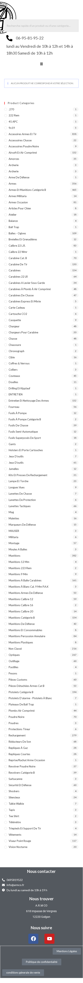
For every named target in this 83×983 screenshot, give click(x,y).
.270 (11, 109)
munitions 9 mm (18, 574)
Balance (13, 220)
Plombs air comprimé (22, 710)
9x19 (12, 127)
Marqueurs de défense (22, 524)
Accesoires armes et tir (23, 134)
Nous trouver (41, 898)
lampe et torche (18, 481)
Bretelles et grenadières (23, 239)
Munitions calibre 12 (21, 599)
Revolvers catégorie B (22, 772)
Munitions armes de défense (26, 592)
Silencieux (14, 797)
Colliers (13, 369)
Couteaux (14, 375)
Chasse (13, 338)
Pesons (13, 673)
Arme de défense (19, 177)
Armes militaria (18, 196)
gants (12, 444)
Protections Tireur (19, 729)
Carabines (14, 270)
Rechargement (17, 735)
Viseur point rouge (20, 840)
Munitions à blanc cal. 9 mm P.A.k (28, 586)
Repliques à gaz (18, 747)
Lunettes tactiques (20, 506)
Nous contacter (41, 871)
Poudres (13, 723)
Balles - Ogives (17, 233)
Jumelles (14, 468)
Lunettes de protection (22, 499)
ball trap (14, 227)
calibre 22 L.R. (17, 245)
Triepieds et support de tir (25, 828)
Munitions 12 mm (19, 561)
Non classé (15, 648)
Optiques (14, 654)
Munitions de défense (22, 623)
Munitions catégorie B (22, 617)
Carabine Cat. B (18, 258)
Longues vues (17, 487)
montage (14, 543)
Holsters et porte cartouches (26, 450)
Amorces (14, 158)
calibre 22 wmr (18, 251)
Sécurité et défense (20, 785)
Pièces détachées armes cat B (26, 685)
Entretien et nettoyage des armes (29, 400)
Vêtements (15, 834)
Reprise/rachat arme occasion (27, 760)
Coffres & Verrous (19, 363)
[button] (41, 64)
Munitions (14, 555)
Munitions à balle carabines (25, 580)
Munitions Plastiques (21, 642)
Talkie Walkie (16, 803)
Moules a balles (18, 549)
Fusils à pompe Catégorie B (25, 419)
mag (11, 512)
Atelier (12, 214)
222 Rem (14, 115)
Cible (12, 357)
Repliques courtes (19, 754)
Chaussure (15, 344)
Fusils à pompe (18, 413)
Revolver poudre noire (22, 766)
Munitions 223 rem (20, 568)
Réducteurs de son (20, 741)
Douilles (13, 382)
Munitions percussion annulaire (27, 636)
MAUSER (14, 530)
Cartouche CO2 (18, 313)
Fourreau (14, 406)
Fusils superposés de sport (25, 437)
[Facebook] (33, 939)
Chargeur (14, 326)
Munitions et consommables (25, 630)
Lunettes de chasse (20, 493)
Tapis (12, 809)
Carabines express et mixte (25, 301)
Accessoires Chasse (20, 140)
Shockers (14, 791)
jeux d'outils (16, 456)
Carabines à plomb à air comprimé (30, 289)
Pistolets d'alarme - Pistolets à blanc (30, 698)
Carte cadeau (17, 307)
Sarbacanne (15, 778)
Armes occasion (18, 202)
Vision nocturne (18, 847)
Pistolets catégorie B (21, 692)
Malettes (14, 518)
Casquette (15, 320)
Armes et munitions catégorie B (27, 189)
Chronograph (16, 351)
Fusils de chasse (18, 425)
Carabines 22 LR (18, 276)
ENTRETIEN (16, 394)
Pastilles (13, 667)
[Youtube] (49, 939)
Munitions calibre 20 (21, 611)
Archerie (13, 165)
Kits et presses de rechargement (28, 475)
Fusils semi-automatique (23, 431)
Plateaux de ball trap (21, 704)
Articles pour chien (20, 208)
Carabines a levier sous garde (27, 282)
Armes (12, 183)
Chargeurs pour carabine (23, 332)
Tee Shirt (14, 816)
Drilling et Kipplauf (19, 388)
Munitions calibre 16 (21, 605)
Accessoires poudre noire (24, 146)
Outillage (14, 661)
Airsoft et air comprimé (23, 152)
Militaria (13, 537)
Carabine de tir (18, 264)
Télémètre (15, 822)
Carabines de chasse (21, 295)
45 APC (13, 121)
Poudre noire (16, 716)
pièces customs (18, 679)
